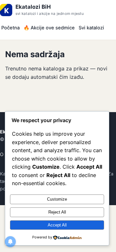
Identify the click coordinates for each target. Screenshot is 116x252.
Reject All (57, 212)
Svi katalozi (91, 28)
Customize (57, 199)
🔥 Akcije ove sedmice (49, 28)
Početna (10, 28)
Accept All (57, 225)
